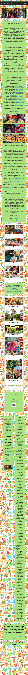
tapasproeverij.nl (19, 105)
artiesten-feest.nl (19, 178)
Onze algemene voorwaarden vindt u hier (14, 637)
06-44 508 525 (18, 110)
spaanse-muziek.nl (19, 87)
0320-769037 (15, 111)
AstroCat (16, 642)
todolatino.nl (8, 433)
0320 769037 (15, 218)
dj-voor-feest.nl (14, 188)
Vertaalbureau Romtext (8, 452)
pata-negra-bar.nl (19, 92)
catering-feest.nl (8, 426)
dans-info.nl (14, 184)
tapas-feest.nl (18, 96)
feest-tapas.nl (18, 86)
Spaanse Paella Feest (7, 3)
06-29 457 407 (9, 110)
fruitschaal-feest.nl (18, 99)
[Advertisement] (14, 661)
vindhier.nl (14, 401)
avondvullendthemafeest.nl (14, 194)
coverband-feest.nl (14, 181)
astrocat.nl (8, 462)
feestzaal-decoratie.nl (19, 101)
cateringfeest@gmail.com (15, 113)
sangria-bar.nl (17, 90)
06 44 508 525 (20, 217)
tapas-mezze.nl (20, 98)
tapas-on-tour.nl (14, 95)
